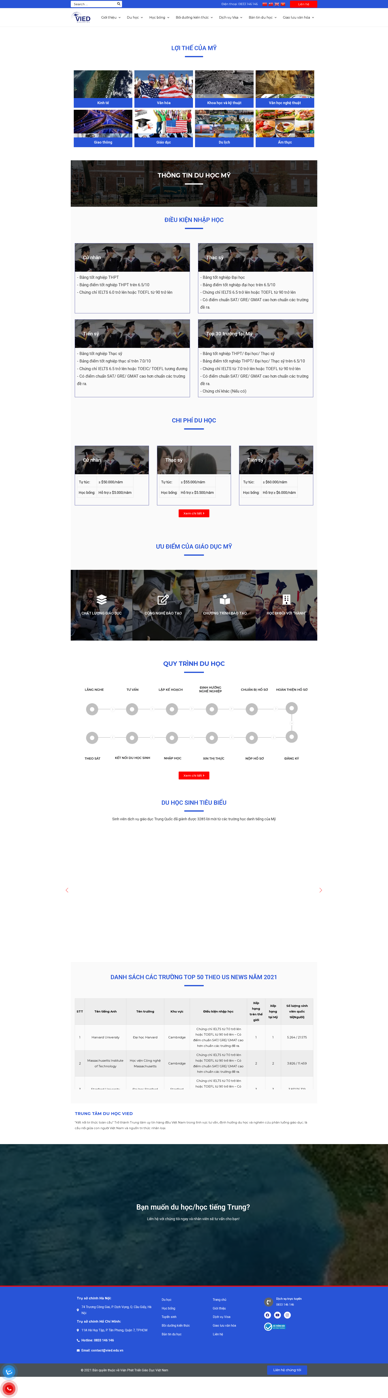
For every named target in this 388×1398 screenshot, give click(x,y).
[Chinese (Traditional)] (270, 4)
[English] (276, 4)
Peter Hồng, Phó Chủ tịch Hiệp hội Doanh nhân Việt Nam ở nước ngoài (105, 913)
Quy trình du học (194, 663)
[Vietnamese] (282, 4)
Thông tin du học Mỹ (194, 175)
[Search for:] (93, 4)
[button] (194, 513)
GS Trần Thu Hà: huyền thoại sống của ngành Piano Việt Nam (179, 913)
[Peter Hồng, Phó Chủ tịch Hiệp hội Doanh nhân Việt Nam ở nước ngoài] (110, 866)
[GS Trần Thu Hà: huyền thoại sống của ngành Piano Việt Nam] (181, 866)
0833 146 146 (248, 4)
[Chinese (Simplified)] (264, 4)
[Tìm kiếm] (119, 4)
